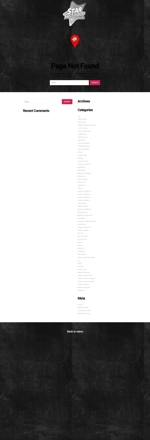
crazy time (82, 203)
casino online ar (84, 197)
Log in (80, 304)
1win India (82, 122)
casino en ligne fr (84, 191)
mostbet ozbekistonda (87, 221)
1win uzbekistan (84, 131)
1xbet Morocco (84, 146)
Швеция (81, 290)
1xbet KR (81, 140)
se (79, 260)
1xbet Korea (83, 137)
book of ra (82, 182)
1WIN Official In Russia (87, 125)
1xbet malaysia (84, 143)
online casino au (84, 227)
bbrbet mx (82, 176)
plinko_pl (81, 248)
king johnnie (83, 212)
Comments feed (84, 310)
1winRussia (82, 134)
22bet (80, 152)
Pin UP (80, 233)
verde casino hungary (86, 278)
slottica (81, 266)
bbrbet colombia (84, 173)
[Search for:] (69, 83)
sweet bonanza (84, 272)
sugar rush (82, 269)
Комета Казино (84, 287)
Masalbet (81, 218)
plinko (80, 245)
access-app (82, 155)
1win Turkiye (83, 128)
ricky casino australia (86, 257)
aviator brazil (83, 161)
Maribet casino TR (85, 215)
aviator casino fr (84, 164)
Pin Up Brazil (83, 236)
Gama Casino (83, 206)
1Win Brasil (82, 119)
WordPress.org (84, 313)
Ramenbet (82, 254)
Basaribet (81, 170)
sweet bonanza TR (85, 275)
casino (80, 188)
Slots (80, 263)
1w (79, 116)
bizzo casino (83, 179)
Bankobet (81, 167)
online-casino (83, 230)
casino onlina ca (84, 194)
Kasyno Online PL (85, 209)
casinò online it (84, 200)
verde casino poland (86, 281)
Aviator (81, 158)
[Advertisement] (75, 420)
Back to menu (75, 331)
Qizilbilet (81, 251)
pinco (80, 242)
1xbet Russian (83, 149)
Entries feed (83, 307)
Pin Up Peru (82, 239)
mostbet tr (82, 224)
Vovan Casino (83, 284)
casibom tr (82, 185)
